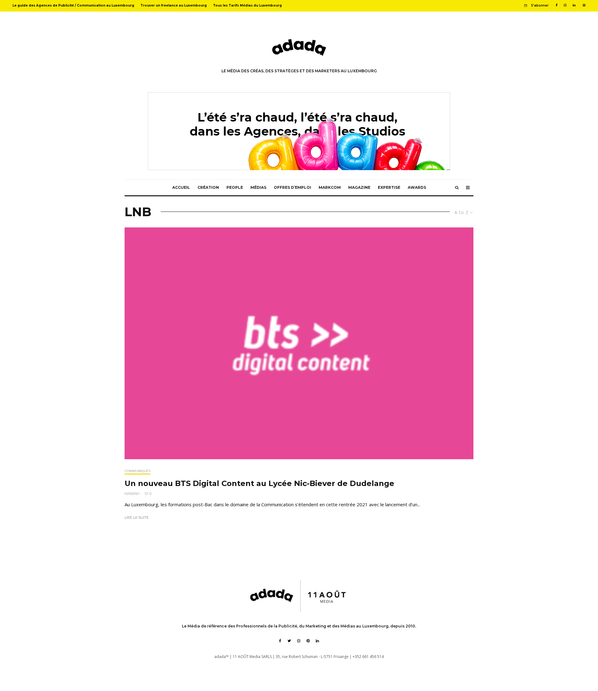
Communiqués (137, 471)
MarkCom (330, 187)
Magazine (359, 187)
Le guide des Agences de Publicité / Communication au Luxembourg (73, 5)
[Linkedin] (574, 5)
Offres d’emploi (292, 187)
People (234, 187)
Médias (258, 187)
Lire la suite (137, 517)
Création (208, 187)
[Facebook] (557, 5)
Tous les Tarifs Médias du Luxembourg (247, 5)
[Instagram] (565, 5)
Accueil (181, 187)
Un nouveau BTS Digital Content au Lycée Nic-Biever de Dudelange (259, 483)
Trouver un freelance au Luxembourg (173, 5)
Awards (417, 187)
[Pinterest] (308, 641)
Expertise (389, 187)
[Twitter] (289, 641)
